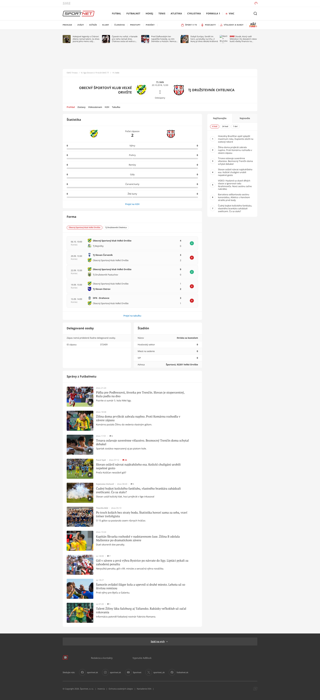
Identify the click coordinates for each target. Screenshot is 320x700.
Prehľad (71, 107)
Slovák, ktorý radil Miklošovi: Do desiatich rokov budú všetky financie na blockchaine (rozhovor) (243, 39)
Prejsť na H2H (132, 204)
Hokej (149, 13)
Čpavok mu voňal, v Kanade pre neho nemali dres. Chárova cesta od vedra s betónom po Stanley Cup (125, 39)
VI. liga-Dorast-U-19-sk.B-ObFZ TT (95, 73)
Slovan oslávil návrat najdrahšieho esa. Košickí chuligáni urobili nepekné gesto (138, 466)
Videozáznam (95, 107)
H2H (107, 107)
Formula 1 (213, 13)
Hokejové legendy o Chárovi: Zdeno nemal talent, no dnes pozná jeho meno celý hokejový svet (86, 39)
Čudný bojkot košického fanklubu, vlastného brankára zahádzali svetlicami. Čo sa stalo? (138, 490)
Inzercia (101, 688)
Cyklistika (194, 13)
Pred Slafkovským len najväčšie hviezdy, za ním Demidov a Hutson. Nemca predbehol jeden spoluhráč (163, 39)
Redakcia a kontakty (102, 657)
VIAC (231, 13)
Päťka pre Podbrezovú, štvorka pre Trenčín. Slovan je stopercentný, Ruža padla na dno (140, 394)
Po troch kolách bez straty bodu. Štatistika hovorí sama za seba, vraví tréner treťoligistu (141, 514)
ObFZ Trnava (72, 73)
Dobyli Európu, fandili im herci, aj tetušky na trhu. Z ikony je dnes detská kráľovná (204, 39)
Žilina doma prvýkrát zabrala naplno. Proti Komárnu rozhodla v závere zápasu (138, 418)
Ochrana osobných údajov (121, 688)
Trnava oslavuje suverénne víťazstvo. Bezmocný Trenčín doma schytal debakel (142, 442)
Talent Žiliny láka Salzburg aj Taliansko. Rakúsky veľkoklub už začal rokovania (141, 610)
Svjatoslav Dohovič (105, 484)
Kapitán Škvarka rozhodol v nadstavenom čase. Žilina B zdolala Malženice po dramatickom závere (138, 538)
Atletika (176, 13)
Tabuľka (116, 107)
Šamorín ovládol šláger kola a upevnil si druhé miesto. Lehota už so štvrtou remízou (140, 586)
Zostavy (82, 107)
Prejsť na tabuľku (132, 315)
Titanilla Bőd (102, 508)
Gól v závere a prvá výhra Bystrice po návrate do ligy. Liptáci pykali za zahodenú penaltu (142, 562)
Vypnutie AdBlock (142, 657)
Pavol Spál (101, 460)
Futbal (116, 13)
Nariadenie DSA (144, 688)
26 (126, 460)
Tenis (161, 13)
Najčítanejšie (219, 118)
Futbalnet (133, 13)
